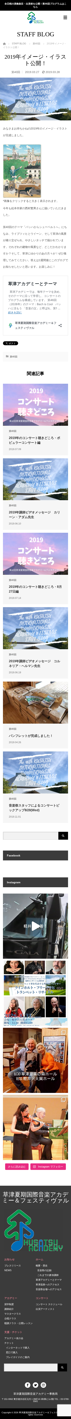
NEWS (7, 1270)
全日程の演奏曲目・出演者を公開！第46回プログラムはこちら (35, 5)
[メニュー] (65, 17)
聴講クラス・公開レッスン (18, 1323)
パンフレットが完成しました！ (31, 735)
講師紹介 (9, 1309)
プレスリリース (12, 1265)
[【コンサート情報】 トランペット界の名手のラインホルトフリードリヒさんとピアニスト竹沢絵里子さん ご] (35, 1060)
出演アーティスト (45, 1309)
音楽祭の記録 (44, 1270)
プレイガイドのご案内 (18, 1357)
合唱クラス (10, 1318)
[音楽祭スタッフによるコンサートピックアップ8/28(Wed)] (35, 772)
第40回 (15, 72)
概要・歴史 (42, 1265)
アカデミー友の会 (13, 1338)
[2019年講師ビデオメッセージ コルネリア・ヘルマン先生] (35, 628)
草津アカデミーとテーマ (49, 1279)
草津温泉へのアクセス (47, 1284)
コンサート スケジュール (49, 1304)
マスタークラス (12, 1313)
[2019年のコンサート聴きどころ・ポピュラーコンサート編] (35, 405)
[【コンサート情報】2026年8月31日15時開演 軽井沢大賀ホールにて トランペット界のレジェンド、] (35, 993)
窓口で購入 (12, 1352)
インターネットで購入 (18, 1347)
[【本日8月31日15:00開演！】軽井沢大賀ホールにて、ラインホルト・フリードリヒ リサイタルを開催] (35, 926)
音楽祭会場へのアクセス (49, 1289)
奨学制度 (9, 1304)
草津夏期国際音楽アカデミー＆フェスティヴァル (35, 1197)
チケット (9, 1343)
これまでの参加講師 (48, 1275)
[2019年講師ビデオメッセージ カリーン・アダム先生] (35, 479)
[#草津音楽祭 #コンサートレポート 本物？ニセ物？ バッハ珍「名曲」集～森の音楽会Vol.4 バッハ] (35, 1127)
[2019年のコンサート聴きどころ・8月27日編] (35, 554)
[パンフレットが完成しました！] (35, 703)
